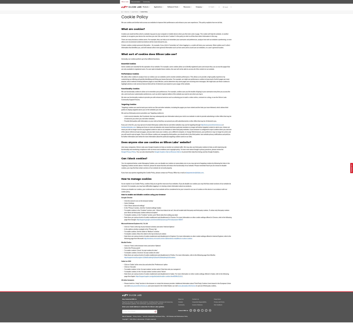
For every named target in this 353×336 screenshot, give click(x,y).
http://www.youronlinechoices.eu (211, 125)
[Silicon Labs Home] (122, 12)
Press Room (217, 299)
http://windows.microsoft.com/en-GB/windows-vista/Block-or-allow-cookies (168, 238)
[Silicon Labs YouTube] (202, 310)
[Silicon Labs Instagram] (194, 310)
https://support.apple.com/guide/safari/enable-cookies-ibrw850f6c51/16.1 (159, 276)
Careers (180, 302)
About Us (127, 12)
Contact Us (195, 299)
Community (146, 1)
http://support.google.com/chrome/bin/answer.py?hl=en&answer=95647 (160, 219)
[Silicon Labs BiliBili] (210, 310)
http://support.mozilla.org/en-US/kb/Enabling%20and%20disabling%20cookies (149, 257)
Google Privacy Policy (128, 152)
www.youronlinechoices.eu (139, 286)
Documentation (135, 1)
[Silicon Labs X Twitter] (198, 310)
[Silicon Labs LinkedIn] (190, 310)
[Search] (231, 7)
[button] (351, 168)
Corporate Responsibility (199, 302)
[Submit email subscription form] (155, 311)
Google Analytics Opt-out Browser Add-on (168, 152)
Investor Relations (197, 305)
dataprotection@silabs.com (195, 172)
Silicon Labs (124, 1)
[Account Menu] (219, 7)
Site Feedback (218, 305)
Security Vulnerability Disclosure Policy (154, 316)
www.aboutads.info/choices (187, 286)
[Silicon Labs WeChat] (206, 310)
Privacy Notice (137, 316)
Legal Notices (134, 12)
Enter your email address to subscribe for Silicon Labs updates (143, 307)
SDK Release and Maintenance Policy (177, 316)
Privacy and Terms (219, 302)
